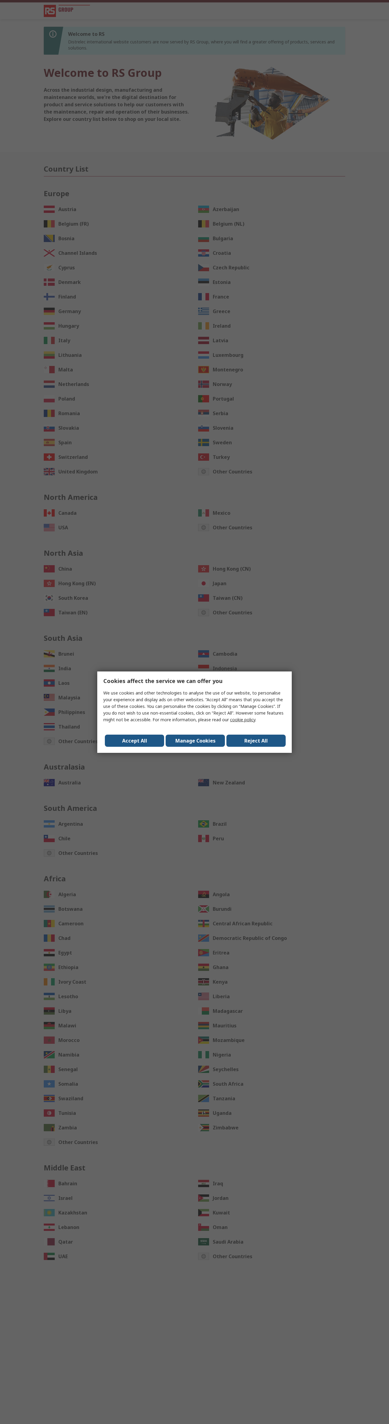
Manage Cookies (195, 740)
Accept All (134, 740)
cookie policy (242, 719)
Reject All (256, 740)
